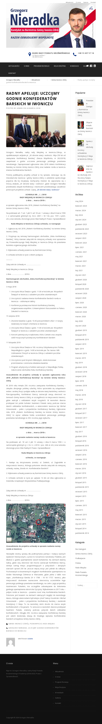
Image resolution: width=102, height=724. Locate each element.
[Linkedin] (95, 65)
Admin (20, 108)
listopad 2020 (80, 284)
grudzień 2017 (81, 408)
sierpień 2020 (80, 298)
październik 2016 (82, 445)
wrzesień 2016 (81, 450)
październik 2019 (82, 339)
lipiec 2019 (79, 348)
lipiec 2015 (79, 501)
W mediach (74, 66)
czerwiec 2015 (81, 505)
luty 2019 (79, 362)
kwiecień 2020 (81, 312)
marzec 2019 (80, 358)
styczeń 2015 (80, 524)
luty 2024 (79, 215)
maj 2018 (79, 390)
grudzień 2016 (81, 436)
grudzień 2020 (81, 279)
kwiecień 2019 (81, 353)
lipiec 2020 (79, 302)
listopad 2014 (80, 528)
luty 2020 (79, 321)
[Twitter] (87, 65)
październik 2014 (82, 533)
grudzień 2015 (81, 478)
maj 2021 (79, 256)
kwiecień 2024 (81, 206)
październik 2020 (82, 289)
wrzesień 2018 (81, 372)
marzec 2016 (80, 468)
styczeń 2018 (80, 404)
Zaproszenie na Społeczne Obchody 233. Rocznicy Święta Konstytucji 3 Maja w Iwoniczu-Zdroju (85, 175)
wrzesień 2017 (81, 418)
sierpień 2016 (80, 455)
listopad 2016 (80, 441)
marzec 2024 (80, 210)
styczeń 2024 (80, 219)
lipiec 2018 (79, 381)
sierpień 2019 (80, 344)
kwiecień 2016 (81, 464)
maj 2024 (79, 201)
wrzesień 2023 (81, 233)
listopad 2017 (80, 413)
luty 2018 (79, 399)
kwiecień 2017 (81, 427)
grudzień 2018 (81, 367)
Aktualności (69, 2)
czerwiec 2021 (81, 252)
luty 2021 (79, 270)
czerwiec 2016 (81, 459)
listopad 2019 (80, 335)
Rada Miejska (49, 624)
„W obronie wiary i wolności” (48, 190)
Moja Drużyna (60, 66)
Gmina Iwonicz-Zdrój (18, 624)
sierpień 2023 (80, 238)
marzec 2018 (80, 395)
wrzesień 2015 (81, 491)
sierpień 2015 (80, 496)
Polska (78, 563)
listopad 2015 (80, 482)
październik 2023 (82, 229)
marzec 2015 (80, 519)
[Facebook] (91, 65)
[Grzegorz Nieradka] (51, 25)
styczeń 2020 (80, 325)
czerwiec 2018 (81, 385)
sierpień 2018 (80, 376)
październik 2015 (82, 487)
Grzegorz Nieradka (17, 628)
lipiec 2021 (79, 247)
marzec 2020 (80, 316)
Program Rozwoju (41, 66)
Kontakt (93, 2)
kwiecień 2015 (81, 514)
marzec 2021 (80, 266)
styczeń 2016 (80, 473)
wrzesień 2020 (81, 293)
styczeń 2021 (80, 275)
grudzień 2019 (81, 330)
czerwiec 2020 (81, 307)
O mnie (78, 2)
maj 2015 (79, 510)
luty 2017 (79, 431)
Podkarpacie (36, 624)
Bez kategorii (80, 549)
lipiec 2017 (79, 422)
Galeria (85, 2)
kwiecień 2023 (81, 243)
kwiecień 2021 (81, 261)
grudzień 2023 (81, 224)
